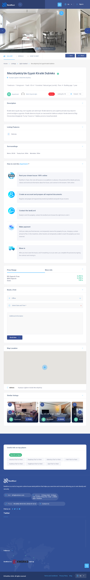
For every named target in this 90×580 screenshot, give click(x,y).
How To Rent (34, 56)
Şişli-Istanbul (23, 63)
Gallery (9, 56)
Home (6, 63)
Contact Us (45, 504)
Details (20, 56)
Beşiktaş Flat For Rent (35, 459)
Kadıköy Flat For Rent (16, 464)
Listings (13, 63)
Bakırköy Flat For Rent (54, 459)
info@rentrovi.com (18, 495)
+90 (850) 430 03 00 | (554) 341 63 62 (24, 504)
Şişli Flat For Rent (53, 464)
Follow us (7, 550)
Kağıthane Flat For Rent (35, 464)
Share (82, 55)
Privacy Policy (63, 576)
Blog (70, 576)
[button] (37, 48)
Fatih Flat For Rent (71, 459)
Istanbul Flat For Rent (16, 459)
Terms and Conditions (51, 576)
